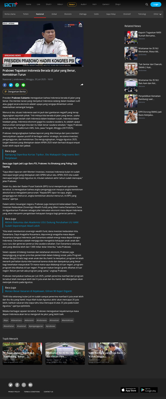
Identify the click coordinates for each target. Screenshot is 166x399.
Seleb (96, 14)
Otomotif (127, 14)
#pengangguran (36, 326)
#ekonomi (29, 320)
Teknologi (142, 14)
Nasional (40, 14)
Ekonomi (67, 14)
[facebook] (5, 85)
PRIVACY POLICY (14, 392)
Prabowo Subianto (21, 97)
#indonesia (42, 320)
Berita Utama (10, 14)
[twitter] (11, 85)
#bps (6, 320)
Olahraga (82, 14)
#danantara (16, 320)
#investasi (54, 320)
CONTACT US (48, 392)
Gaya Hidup (111, 14)
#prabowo (50, 326)
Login (156, 4)
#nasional (21, 326)
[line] (23, 85)
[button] (124, 354)
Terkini (25, 14)
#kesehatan (9, 326)
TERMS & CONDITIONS (32, 392)
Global (54, 14)
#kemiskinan (67, 320)
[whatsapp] (17, 85)
